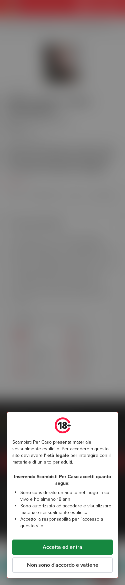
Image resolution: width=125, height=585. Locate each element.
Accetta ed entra (62, 547)
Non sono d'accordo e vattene (62, 565)
